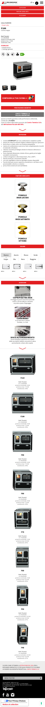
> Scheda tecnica (6, 48)
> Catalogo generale (7, 49)
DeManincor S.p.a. (15, 682)
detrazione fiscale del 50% (13, 124)
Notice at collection (10, 704)
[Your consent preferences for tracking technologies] (41, 703)
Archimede (29, 685)
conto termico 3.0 (33, 669)
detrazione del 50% (26, 665)
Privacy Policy (6, 686)
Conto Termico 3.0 (34, 122)
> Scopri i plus (5, 25)
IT (31, 2)
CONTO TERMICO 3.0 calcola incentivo (22, 114)
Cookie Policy (12, 686)
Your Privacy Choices (17, 701)
